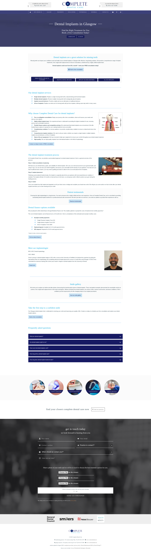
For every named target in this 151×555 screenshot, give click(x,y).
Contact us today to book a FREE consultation (41, 144)
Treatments (60, 12)
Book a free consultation (76, 69)
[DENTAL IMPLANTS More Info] (112, 387)
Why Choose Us (38, 12)
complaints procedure (68, 545)
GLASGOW (80, 36)
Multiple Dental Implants (64, 79)
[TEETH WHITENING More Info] (74, 387)
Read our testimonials (75, 201)
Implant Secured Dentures (87, 79)
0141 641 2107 (41, 5)
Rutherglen (83, 548)
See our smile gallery (75, 295)
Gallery (49, 12)
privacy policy (73, 500)
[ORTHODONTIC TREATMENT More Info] (93, 387)
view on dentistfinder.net (91, 539)
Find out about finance (35, 237)
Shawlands (88, 548)
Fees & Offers (71, 12)
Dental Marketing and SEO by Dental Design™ (91, 545)
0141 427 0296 (112, 5)
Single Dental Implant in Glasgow (42, 79)
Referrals (94, 12)
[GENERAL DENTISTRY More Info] (37, 387)
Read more (32, 265)
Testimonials (83, 12)
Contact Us (105, 12)
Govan (72, 548)
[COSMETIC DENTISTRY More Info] (56, 387)
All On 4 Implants (109, 79)
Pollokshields (77, 548)
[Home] (30, 12)
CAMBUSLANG (71, 36)
